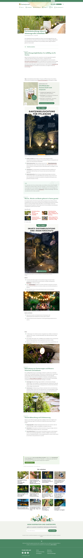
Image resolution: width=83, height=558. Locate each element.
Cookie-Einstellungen (51, 553)
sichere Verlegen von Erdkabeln (36, 378)
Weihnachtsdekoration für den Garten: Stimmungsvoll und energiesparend (59, 495)
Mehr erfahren (54, 544)
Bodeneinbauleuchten (52, 163)
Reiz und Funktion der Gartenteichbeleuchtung (23, 508)
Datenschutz (49, 551)
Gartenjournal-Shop (40, 551)
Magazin (45, 7)
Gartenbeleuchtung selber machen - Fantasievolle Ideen (34, 495)
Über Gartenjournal (59, 7)
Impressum (49, 550)
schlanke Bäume (32, 284)
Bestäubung (41, 189)
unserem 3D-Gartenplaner (43, 80)
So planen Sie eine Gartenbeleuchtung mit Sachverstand (36, 218)
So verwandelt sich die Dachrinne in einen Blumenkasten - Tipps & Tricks (47, 495)
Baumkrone (29, 282)
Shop (52, 7)
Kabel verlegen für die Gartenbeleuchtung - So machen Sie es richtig (53, 218)
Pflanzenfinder (37, 7)
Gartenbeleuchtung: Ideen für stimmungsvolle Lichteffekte (22, 481)
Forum (22, 7)
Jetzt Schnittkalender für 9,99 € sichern (46, 103)
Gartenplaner (29, 7)
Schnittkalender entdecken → (30, 462)
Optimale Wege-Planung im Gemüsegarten (46, 509)
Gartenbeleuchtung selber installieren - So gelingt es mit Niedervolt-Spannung (35, 481)
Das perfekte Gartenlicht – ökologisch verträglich (59, 509)
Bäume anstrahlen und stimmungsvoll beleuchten (22, 495)
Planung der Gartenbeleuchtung (31, 61)
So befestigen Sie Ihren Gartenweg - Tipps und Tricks (35, 509)
